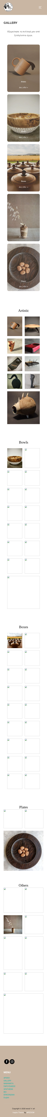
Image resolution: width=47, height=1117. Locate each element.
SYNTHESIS (8, 1089)
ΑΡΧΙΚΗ (7, 1078)
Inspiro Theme (18, 1112)
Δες (21, 187)
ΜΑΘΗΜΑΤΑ (8, 1083)
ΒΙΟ (5, 1092)
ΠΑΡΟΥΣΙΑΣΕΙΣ (9, 1086)
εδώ (25, 187)
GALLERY (7, 1080)
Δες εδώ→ (23, 87)
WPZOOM (30, 1112)
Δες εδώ (22, 236)
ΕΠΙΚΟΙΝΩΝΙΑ (9, 1094)
